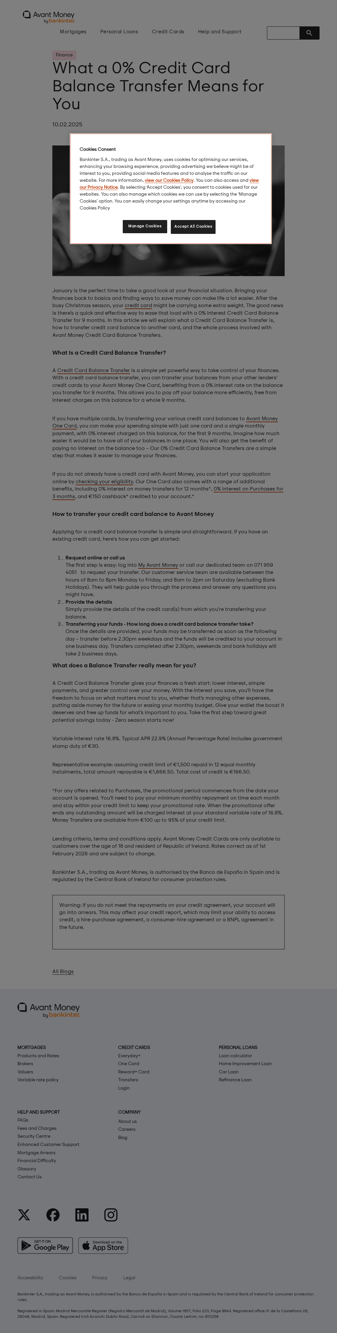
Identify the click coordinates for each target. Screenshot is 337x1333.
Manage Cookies (144, 226)
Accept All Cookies (193, 227)
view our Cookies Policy (169, 180)
